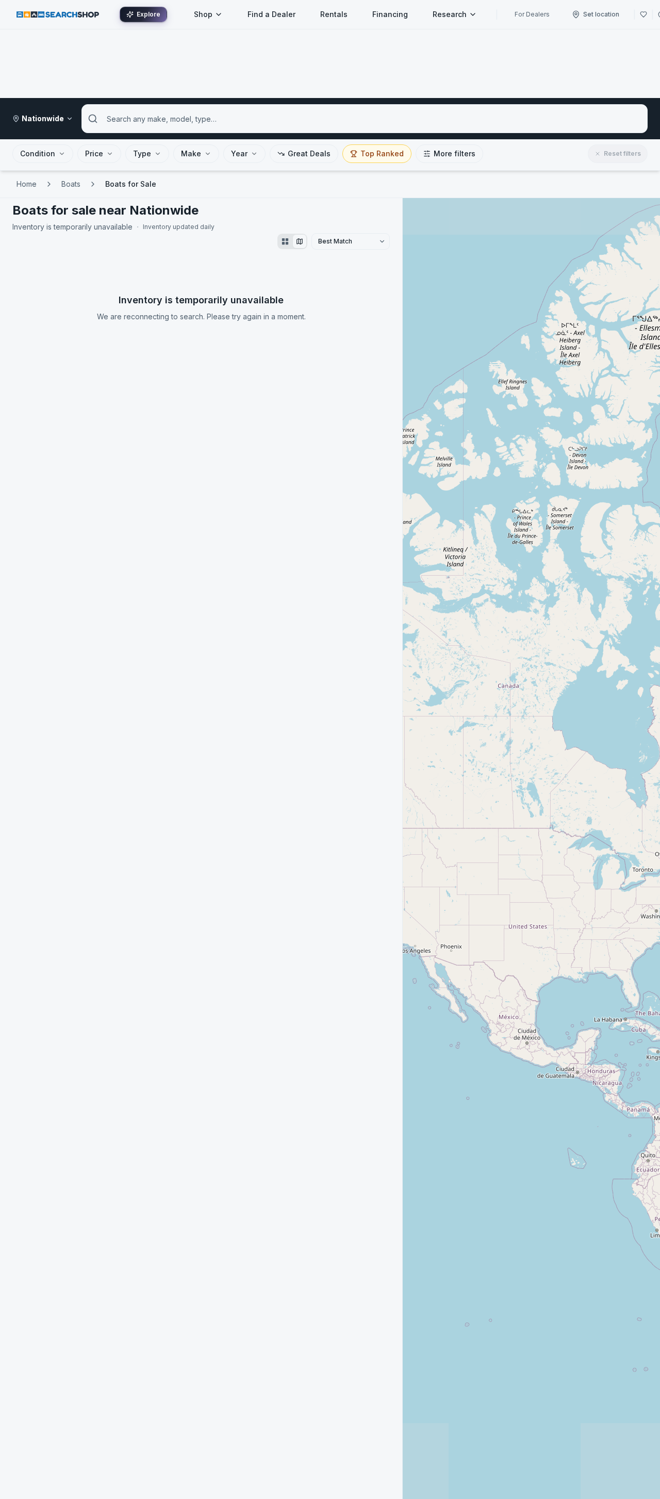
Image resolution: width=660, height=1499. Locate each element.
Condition (37, 153)
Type (142, 153)
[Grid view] (285, 241)
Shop (203, 14)
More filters (454, 153)
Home (26, 184)
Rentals (334, 14)
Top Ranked (382, 153)
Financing (390, 14)
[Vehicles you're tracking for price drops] (643, 14)
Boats (70, 184)
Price (94, 153)
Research (450, 14)
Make (191, 153)
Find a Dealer (271, 14)
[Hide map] (299, 241)
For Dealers (532, 14)
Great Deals (309, 153)
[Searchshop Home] (57, 14)
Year (239, 153)
